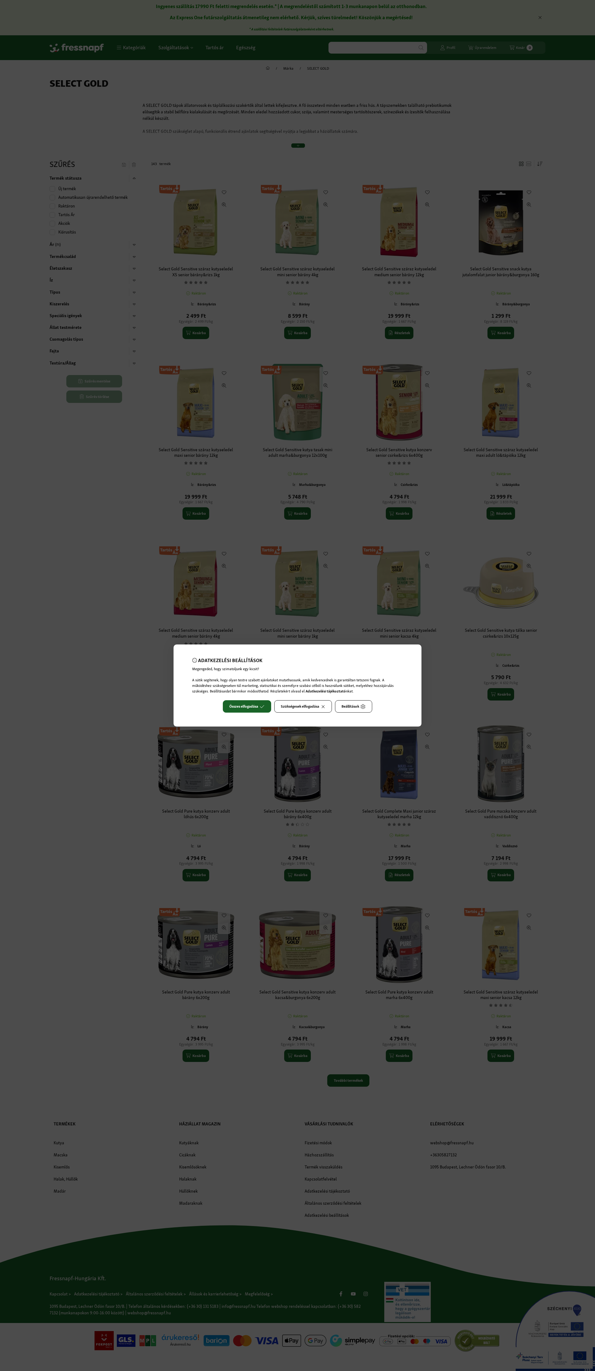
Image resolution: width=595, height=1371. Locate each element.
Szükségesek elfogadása (300, 706)
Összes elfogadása (243, 706)
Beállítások (350, 706)
